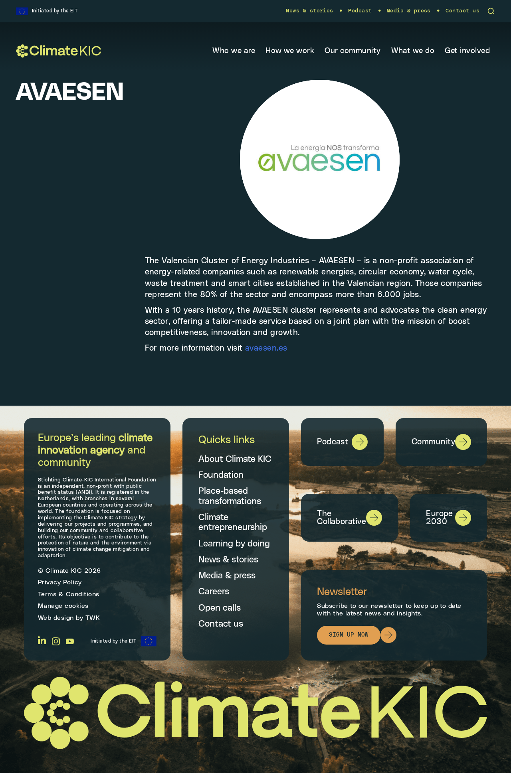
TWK (92, 618)
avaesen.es (266, 348)
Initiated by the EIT (114, 641)
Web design (56, 618)
